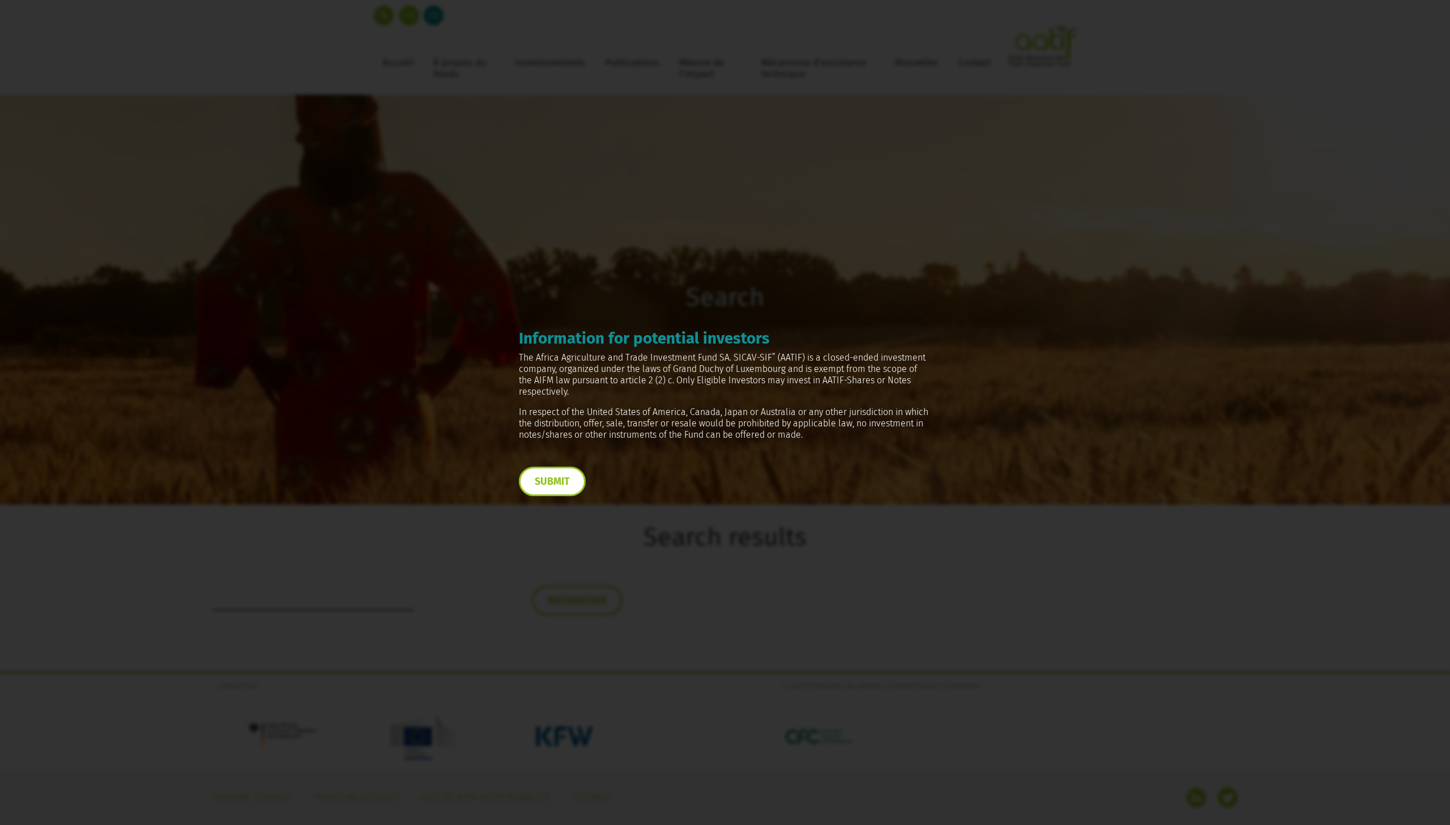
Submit (552, 481)
